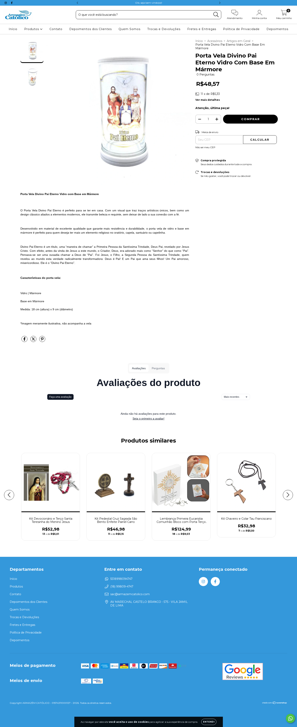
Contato (56, 29)
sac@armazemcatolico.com (130, 594)
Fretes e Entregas (201, 29)
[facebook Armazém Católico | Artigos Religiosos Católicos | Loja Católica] (11, 3)
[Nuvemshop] (274, 703)
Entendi (209, 722)
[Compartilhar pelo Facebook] (24, 340)
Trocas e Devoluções (163, 29)
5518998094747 (121, 579)
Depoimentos (277, 29)
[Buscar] (216, 14)
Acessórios (214, 41)
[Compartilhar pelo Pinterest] (42, 340)
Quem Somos (129, 29)
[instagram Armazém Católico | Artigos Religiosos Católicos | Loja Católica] (6, 3)
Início (13, 29)
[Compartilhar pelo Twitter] (33, 340)
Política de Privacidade (241, 29)
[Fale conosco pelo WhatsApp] (290, 718)
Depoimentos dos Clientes (90, 29)
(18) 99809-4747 (121, 586)
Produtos (32, 29)
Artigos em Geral (238, 41)
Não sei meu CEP (205, 147)
